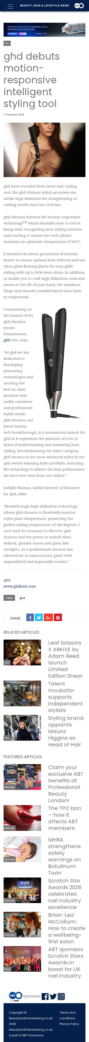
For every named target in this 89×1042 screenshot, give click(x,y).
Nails (7, 969)
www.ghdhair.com (20, 586)
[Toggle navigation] (10, 6)
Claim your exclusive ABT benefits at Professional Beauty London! (65, 784)
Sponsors (32, 996)
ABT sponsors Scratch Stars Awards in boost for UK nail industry (65, 963)
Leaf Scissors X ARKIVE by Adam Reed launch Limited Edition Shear (65, 659)
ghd (7, 340)
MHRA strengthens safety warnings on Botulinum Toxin (64, 856)
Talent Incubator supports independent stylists (65, 697)
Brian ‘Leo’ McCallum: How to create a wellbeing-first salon (66, 928)
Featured (9, 787)
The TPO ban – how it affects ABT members (64, 818)
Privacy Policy (69, 1024)
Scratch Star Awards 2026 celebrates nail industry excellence (64, 894)
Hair (7, 43)
